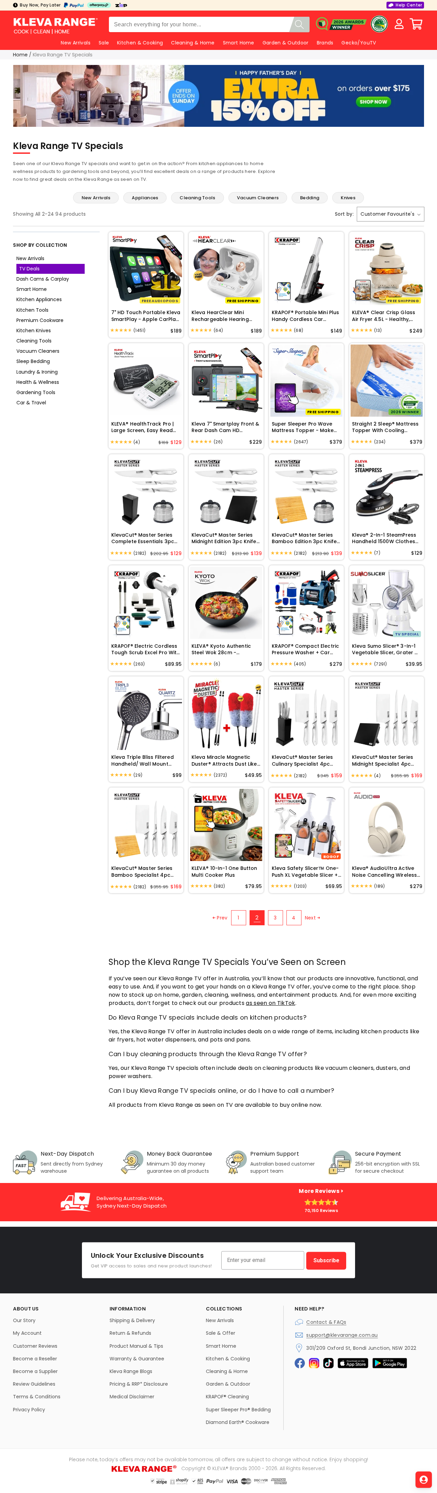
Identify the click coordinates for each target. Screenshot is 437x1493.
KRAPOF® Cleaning (227, 1396)
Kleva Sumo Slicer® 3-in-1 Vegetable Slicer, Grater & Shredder (385, 649)
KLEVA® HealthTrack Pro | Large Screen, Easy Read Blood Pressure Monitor (142, 427)
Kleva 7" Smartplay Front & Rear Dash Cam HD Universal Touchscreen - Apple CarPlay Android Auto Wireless (225, 427)
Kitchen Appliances (39, 299)
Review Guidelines (34, 1384)
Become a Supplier (35, 1371)
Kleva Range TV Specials (63, 54)
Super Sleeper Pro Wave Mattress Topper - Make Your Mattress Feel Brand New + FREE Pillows (304, 427)
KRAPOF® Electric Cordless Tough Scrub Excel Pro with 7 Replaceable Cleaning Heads (145, 649)
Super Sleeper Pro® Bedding (238, 1409)
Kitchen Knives (33, 330)
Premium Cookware (40, 320)
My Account (27, 1333)
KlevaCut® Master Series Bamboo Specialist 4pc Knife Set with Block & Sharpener (141, 871)
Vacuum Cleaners (37, 351)
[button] (416, 24)
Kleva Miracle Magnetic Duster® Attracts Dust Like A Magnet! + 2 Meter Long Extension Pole (224, 760)
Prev (222, 917)
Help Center (409, 5)
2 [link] (256, 918)
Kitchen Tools (32, 310)
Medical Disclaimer (132, 1396)
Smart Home (238, 42)
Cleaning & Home (193, 42)
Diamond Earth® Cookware (237, 1422)
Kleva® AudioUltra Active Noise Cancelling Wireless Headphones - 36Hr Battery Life (384, 871)
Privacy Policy (29, 1409)
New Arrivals (30, 258)
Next (310, 917)
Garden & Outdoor (286, 42)
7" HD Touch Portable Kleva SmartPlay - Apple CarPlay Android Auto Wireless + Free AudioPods (146, 316)
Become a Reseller (35, 1358)
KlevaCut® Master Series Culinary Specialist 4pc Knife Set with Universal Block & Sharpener (302, 760)
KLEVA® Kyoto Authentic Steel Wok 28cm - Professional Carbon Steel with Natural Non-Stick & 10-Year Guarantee (225, 649)
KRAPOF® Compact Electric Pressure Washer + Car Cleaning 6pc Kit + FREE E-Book (305, 649)
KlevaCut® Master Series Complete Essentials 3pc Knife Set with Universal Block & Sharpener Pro (142, 538)
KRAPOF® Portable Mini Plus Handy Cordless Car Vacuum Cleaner (305, 316)
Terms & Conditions (36, 1396)
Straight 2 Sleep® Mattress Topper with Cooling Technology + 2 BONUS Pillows (385, 427)
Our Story (24, 1320)
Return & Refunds (130, 1333)
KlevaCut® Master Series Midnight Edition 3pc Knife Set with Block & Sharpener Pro (226, 538)
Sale (104, 42)
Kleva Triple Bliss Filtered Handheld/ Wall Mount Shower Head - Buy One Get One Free (142, 760)
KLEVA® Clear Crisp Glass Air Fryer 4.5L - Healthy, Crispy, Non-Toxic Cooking (385, 316)
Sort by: (344, 214)
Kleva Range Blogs (131, 1371)
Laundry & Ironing (37, 371)
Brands (325, 42)
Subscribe (326, 1260)
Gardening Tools (35, 392)
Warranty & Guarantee (137, 1358)
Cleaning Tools (34, 340)
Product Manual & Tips (136, 1346)
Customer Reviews (35, 1346)
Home (20, 54)
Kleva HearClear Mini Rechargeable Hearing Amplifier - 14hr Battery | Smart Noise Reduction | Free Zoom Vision (222, 316)
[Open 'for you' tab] (423, 1479)
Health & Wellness (37, 382)
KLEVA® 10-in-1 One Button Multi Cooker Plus (224, 871)
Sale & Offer (220, 1333)
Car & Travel (31, 402)
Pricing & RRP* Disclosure (139, 1384)
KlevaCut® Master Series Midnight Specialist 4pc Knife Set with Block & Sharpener (382, 760)
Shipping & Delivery (132, 1320)
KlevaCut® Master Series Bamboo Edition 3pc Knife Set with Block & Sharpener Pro (306, 538)
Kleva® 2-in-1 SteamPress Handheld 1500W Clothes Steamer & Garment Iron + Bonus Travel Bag (385, 538)
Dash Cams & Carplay (42, 278)
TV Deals (29, 268)
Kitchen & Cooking (140, 42)
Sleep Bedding (33, 361)
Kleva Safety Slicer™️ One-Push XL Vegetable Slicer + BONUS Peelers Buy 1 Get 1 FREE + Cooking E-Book (305, 871)
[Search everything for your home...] (299, 24)
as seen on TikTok (270, 1003)
